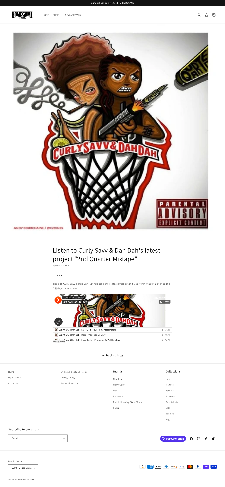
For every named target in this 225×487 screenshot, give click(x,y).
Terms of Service (69, 383)
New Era (117, 378)
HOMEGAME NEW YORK (24, 479)
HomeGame (119, 384)
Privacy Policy (68, 377)
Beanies (170, 413)
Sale (168, 407)
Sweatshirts (172, 402)
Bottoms (170, 396)
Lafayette (118, 396)
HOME (11, 371)
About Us (13, 383)
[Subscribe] (63, 438)
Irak (115, 390)
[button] (57, 15)
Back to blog (114, 355)
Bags (168, 419)
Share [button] (59, 275)
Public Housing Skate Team (127, 402)
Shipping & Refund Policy (74, 371)
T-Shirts (170, 384)
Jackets (170, 390)
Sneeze (117, 407)
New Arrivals (14, 377)
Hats (168, 378)
